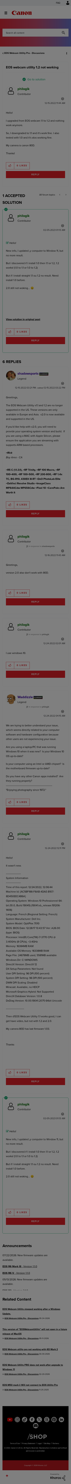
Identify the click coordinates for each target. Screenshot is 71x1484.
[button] (65, 4)
